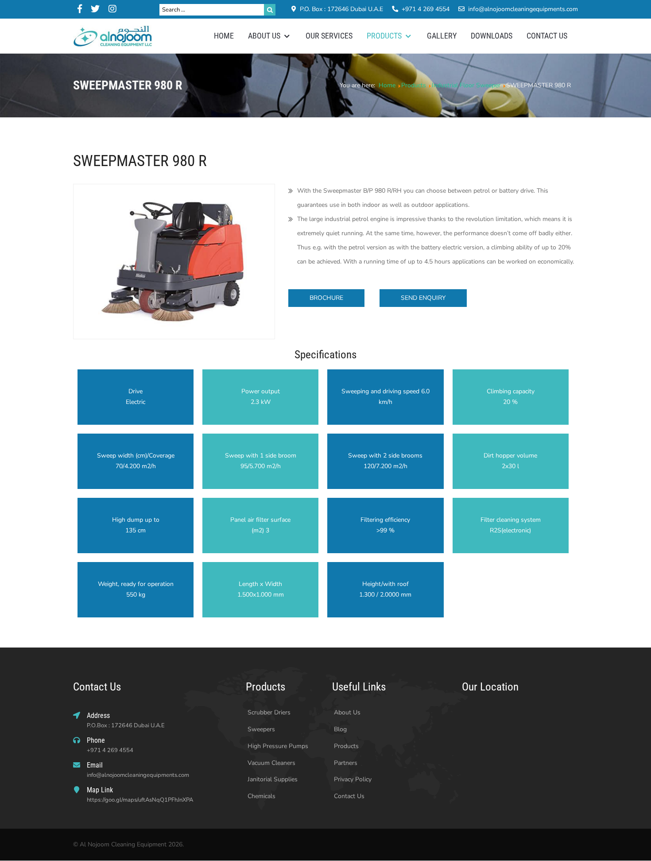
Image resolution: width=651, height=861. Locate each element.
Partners (344, 763)
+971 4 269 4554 (426, 9)
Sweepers (260, 729)
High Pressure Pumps (277, 746)
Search (269, 10)
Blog (339, 729)
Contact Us (348, 796)
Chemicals (260, 796)
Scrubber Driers (268, 712)
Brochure (326, 298)
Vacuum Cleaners (270, 763)
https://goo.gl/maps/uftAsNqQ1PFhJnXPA (140, 800)
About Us (346, 712)
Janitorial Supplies (272, 779)
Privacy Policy (352, 779)
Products (345, 746)
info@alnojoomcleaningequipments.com (523, 9)
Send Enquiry (423, 298)
